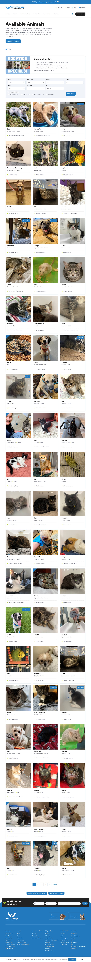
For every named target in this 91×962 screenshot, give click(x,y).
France (64, 207)
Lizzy (9, 440)
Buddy (9, 207)
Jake (36, 362)
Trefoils (36, 635)
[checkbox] (13, 94)
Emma (64, 868)
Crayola (64, 362)
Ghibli (63, 129)
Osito (36, 168)
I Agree (72, 959)
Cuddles (10, 557)
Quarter (9, 829)
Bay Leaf (64, 168)
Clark (9, 284)
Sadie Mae (37, 557)
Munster (64, 751)
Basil (8, 674)
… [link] (45, 884)
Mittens (64, 712)
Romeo (64, 246)
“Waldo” (10, 401)
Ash (8, 518)
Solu (63, 401)
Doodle (36, 596)
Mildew (36, 790)
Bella (8, 751)
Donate (81, 14)
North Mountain (39, 712)
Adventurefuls (39, 323)
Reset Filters (70, 93)
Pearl (63, 674)
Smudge (64, 440)
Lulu (35, 518)
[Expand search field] (73, 14)
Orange (9, 790)
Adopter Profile (13, 41)
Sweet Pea (37, 129)
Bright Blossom (39, 829)
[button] (36, 82)
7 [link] (49, 884)
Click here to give (52, 2)
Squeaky (10, 323)
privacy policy (63, 959)
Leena (64, 596)
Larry (63, 557)
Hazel (9, 712)
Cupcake (37, 674)
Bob (35, 440)
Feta (35, 284)
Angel (9, 362)
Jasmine (10, 596)
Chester (37, 868)
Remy (36, 479)
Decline (81, 959)
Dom (8, 868)
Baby (9, 129)
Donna (64, 829)
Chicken (64, 635)
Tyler (9, 635)
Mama (64, 284)
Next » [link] (55, 884)
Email (59, 901)
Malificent (37, 751)
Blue (35, 207)
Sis (8, 479)
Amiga (36, 246)
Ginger (64, 479)
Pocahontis (65, 518)
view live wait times (56, 893)
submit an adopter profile (36, 893)
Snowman (10, 246)
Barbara (37, 401)
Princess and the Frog (14, 168)
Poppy (64, 790)
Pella (63, 323)
